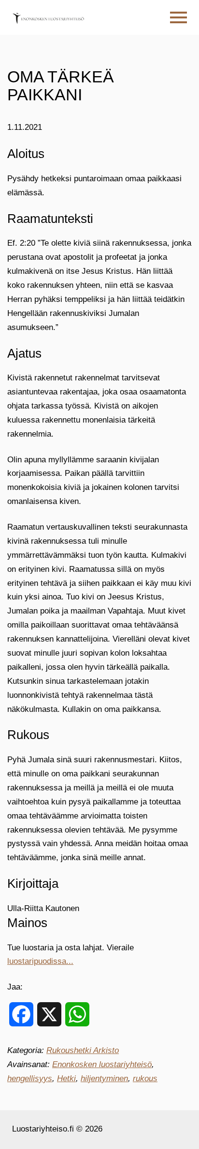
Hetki (66, 1078)
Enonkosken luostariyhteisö (102, 1064)
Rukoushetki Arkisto (82, 1050)
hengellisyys (29, 1078)
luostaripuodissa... (40, 961)
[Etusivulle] (48, 17)
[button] (178, 18)
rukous (145, 1078)
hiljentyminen (104, 1078)
